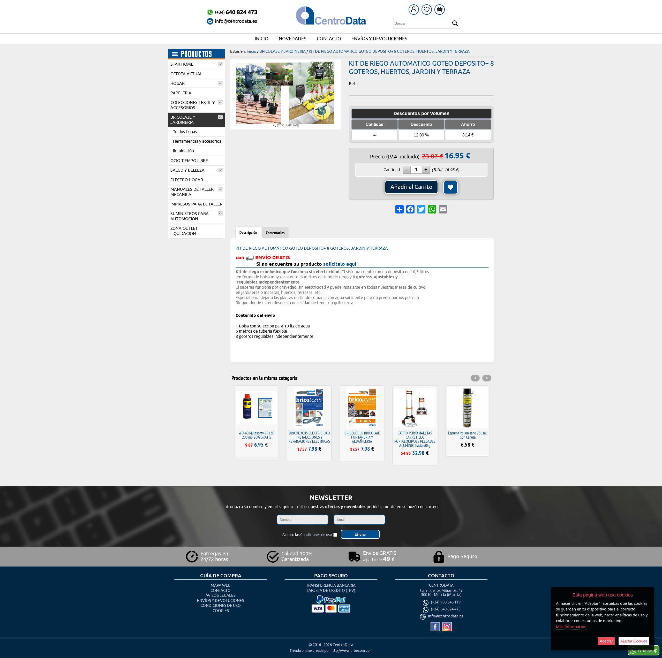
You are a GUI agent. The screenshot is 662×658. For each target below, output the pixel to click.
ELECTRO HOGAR (186, 179)
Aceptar (606, 641)
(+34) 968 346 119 (446, 602)
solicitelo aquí (339, 264)
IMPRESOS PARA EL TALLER (196, 204)
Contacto (329, 39)
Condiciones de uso (316, 535)
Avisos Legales (221, 595)
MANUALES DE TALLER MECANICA (192, 192)
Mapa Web (221, 585)
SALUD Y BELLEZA (187, 170)
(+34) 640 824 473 (446, 609)
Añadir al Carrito (411, 187)
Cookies (221, 610)
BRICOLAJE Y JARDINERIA (182, 120)
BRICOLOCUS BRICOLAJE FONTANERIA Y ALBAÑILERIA (362, 437)
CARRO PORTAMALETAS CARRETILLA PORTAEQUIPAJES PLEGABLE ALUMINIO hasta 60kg (414, 439)
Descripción (248, 232)
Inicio (261, 39)
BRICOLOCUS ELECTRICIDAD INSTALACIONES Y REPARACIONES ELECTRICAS (309, 437)
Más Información (571, 626)
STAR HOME (181, 64)
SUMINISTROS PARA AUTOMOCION (189, 216)
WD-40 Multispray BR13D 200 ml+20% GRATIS (256, 435)
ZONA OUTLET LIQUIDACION (184, 231)
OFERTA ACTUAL (186, 73)
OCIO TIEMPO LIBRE (189, 160)
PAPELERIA (180, 93)
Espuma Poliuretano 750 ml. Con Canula (467, 435)
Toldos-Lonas (185, 131)
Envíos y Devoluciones (379, 39)
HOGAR (177, 83)
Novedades (292, 39)
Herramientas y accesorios (197, 141)
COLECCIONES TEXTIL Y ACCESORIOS (192, 105)
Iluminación (183, 151)
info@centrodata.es (445, 616)
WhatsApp (648, 650)
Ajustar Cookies (633, 641)
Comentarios (275, 232)
